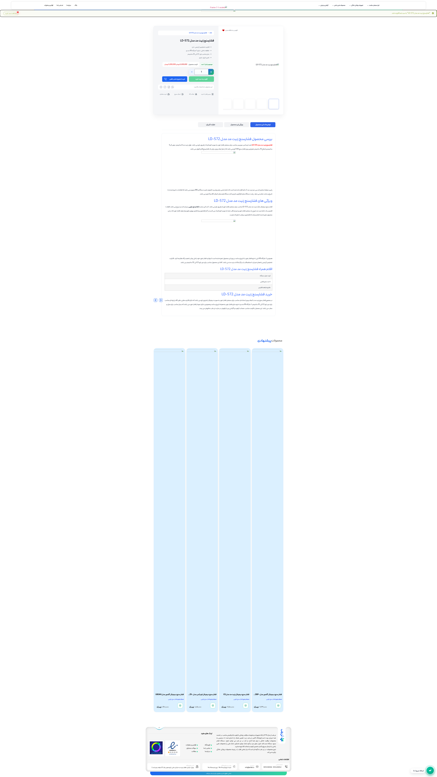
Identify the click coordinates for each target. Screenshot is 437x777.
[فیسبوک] (168, 87)
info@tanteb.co (249, 768)
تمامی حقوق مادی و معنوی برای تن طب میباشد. (218, 773)
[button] (251, 65)
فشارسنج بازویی (193, 207)
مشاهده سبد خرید (11, 13)
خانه (211, 33)
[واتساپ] (172, 87)
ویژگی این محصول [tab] (236, 124)
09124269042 (277, 767)
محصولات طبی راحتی (339, 5)
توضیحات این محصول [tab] (263, 124)
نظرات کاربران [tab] (210, 124)
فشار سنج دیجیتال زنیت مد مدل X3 (269, 694)
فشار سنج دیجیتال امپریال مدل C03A (170, 694)
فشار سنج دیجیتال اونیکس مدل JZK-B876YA (235, 696)
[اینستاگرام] (165, 87)
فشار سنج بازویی (270, 699)
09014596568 (267, 767)
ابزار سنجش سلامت (374, 5)
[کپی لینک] (161, 87)
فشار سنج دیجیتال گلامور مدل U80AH (202, 694)
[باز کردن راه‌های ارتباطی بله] (430, 770)
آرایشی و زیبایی (324, 5)
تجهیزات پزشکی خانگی (357, 5)
